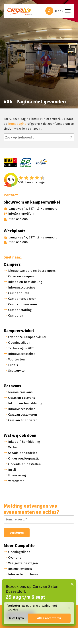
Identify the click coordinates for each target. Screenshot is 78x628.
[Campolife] (20, 12)
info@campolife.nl (21, 213)
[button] (71, 137)
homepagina (17, 124)
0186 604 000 (18, 219)
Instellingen (16, 618)
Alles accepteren (49, 618)
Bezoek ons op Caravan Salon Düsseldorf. (32, 589)
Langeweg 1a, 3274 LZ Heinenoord (33, 209)
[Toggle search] (49, 11)
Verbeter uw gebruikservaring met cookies (32, 607)
